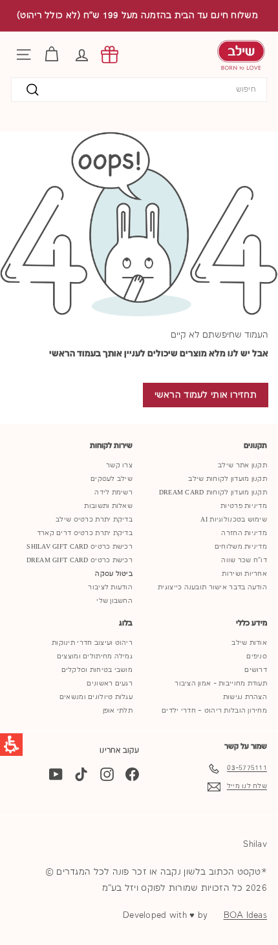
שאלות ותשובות (108, 506)
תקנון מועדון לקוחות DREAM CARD (213, 492)
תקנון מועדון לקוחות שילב (227, 479)
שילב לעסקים (112, 479)
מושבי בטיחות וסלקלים (97, 670)
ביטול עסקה (114, 574)
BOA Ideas (245, 915)
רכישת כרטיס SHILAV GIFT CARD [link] (80, 547)
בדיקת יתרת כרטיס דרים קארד (85, 533)
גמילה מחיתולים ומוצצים (95, 656)
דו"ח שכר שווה (244, 560)
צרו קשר (119, 465)
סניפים (256, 656)
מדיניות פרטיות (243, 506)
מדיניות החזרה (244, 533)
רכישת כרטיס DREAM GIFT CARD (80, 560)
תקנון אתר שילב (242, 465)
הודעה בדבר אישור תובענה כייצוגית (212, 587)
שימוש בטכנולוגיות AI (233, 519)
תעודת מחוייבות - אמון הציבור (221, 683)
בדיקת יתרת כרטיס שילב (94, 519)
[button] (82, 55)
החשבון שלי (114, 601)
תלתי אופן (118, 710)
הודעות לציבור (110, 587)
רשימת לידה (113, 492)
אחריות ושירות (244, 574)
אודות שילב (249, 643)
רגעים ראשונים (110, 683)
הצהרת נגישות (245, 697)
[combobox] (139, 90)
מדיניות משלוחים (241, 547)
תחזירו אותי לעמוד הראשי (206, 395)
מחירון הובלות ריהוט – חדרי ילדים (214, 710)
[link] (109, 55)
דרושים (255, 670)
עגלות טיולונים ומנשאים (96, 697)
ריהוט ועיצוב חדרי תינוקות (92, 643)
